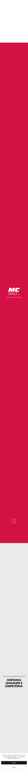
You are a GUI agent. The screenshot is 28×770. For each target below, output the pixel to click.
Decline (14, 767)
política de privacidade (11, 756)
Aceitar (14, 762)
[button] (23, 23)
